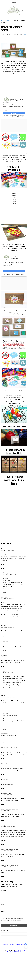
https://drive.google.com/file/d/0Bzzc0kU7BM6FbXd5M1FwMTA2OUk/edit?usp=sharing (15, 683)
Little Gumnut (4, 793)
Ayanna (3, 655)
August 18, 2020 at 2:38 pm (8, 550)
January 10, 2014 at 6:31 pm (8, 697)
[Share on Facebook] (14, 40)
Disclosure (23, 944)
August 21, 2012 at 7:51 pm (7, 866)
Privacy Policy (6, 944)
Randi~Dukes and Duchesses (8, 809)
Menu (14, 2)
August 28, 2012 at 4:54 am (7, 749)
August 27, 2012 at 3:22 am (7, 794)
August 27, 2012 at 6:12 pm (7, 765)
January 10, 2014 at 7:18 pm (10, 715)
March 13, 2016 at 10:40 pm (10, 643)
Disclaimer (18, 944)
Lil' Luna (3, 779)
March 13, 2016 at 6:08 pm (7, 627)
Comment (4, 890)
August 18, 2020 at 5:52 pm (9, 574)
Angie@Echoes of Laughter (8, 747)
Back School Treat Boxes (14, 427)
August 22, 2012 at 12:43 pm (8, 826)
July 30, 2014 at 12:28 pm (7, 657)
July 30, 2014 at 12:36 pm (9, 672)
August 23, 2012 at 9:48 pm (8, 810)
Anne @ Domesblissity (6, 825)
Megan (3, 763)
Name (3, 904)
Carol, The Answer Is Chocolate (9, 865)
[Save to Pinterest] (5, 40)
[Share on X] (23, 40)
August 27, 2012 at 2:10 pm (7, 781)
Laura (2, 597)
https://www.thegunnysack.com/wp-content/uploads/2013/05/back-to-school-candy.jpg (13, 584)
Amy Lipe (3, 733)
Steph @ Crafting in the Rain (8, 849)
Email (3, 911)
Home (2, 20)
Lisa (2, 625)
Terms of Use (12, 944)
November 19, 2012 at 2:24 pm (8, 735)
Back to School (9, 20)
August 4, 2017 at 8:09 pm (7, 598)
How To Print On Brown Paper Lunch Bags (14, 480)
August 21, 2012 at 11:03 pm (8, 850)
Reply (2, 568)
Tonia (4, 572)
